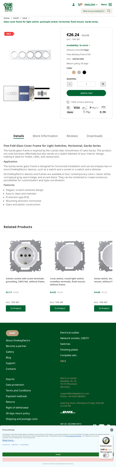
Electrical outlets (69, 332)
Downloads (95, 136)
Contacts (11, 369)
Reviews (72, 136)
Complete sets (68, 355)
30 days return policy (18, 413)
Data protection (15, 384)
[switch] (106, 455)
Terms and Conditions (18, 390)
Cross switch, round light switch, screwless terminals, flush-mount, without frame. (67, 281)
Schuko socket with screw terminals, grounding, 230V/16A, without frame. (25, 280)
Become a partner (16, 346)
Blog (8, 357)
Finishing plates (69, 349)
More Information (45, 136)
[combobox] (96, 11)
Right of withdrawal (17, 407)
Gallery (10, 351)
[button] (26, 93)
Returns (10, 401)
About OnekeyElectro (18, 340)
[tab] (18, 136)
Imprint (10, 379)
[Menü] (111, 437)
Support (10, 363)
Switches (65, 344)
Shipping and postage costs (22, 419)
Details (18, 136)
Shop (12, 333)
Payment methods (16, 396)
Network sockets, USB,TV (74, 338)
